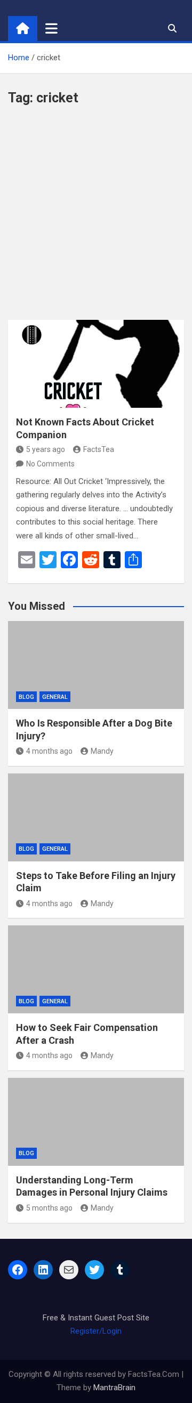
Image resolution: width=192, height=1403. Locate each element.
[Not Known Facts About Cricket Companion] (96, 364)
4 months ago (49, 751)
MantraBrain (114, 1387)
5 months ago (49, 1208)
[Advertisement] (96, 219)
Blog (26, 697)
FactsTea (98, 449)
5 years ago (45, 449)
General (55, 697)
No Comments (50, 463)
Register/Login (96, 1331)
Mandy (102, 751)
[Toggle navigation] (51, 28)
